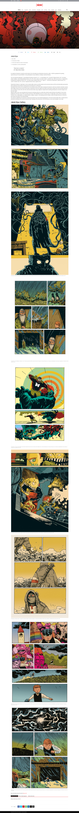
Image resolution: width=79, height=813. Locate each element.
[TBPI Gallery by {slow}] (39, 5)
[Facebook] (58, 1)
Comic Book (34, 9)
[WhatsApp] (26, 806)
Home (11, 12)
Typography (38, 9)
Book (42, 9)
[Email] (31, 806)
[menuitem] (21, 0)
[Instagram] (60, 1)
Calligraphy (59, 9)
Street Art (52, 9)
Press (22, 9)
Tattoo (49, 9)
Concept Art (26, 9)
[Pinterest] (23, 806)
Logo (56, 9)
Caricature (45, 9)
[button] (67, 9)
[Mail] (62, 1)
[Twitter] (65, 1)
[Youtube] (67, 1)
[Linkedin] (28, 806)
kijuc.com (25, 793)
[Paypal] (64, 1)
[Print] (33, 806)
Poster (30, 9)
